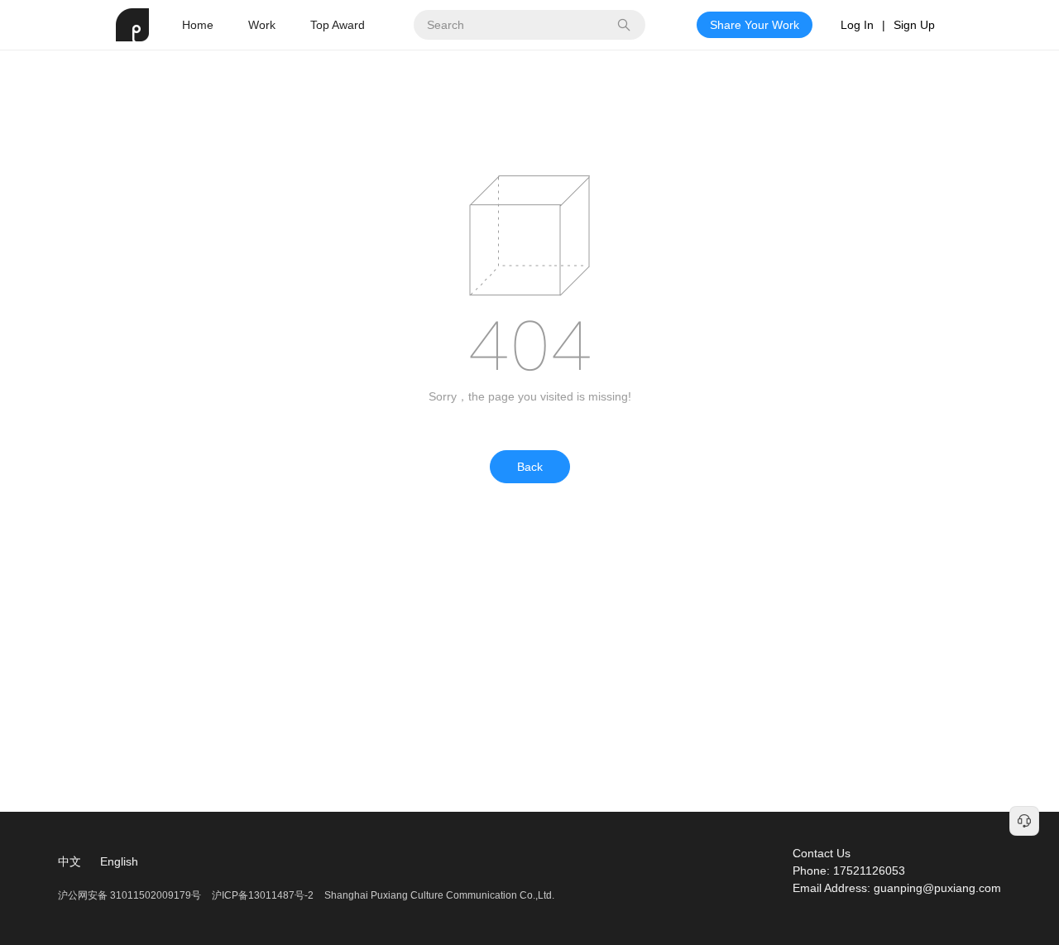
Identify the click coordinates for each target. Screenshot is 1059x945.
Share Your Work (754, 24)
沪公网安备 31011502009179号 (131, 895)
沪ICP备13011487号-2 (263, 895)
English (119, 861)
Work (262, 24)
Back (530, 466)
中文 (69, 861)
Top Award (337, 24)
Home (197, 24)
